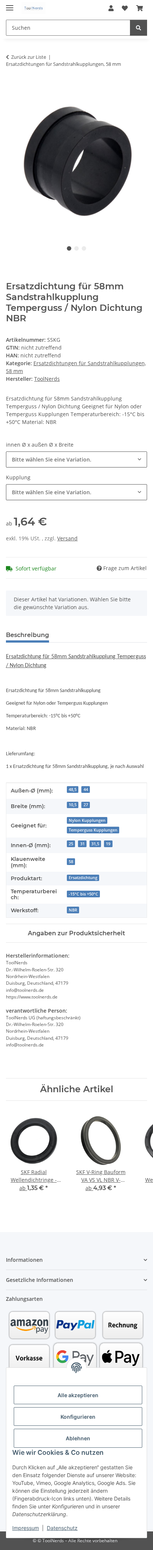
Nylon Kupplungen (87, 820)
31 (82, 843)
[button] (111, 8)
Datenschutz (62, 1528)
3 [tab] (84, 248)
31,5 (95, 843)
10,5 (72, 804)
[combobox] (76, 459)
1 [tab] (69, 248)
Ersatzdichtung (83, 877)
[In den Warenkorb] (12, 87)
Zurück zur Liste (28, 57)
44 (86, 789)
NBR (73, 910)
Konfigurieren (78, 1417)
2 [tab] (76, 248)
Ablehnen (78, 1438)
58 (71, 861)
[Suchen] (138, 28)
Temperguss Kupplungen (93, 830)
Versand (67, 538)
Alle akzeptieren (78, 1395)
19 (108, 843)
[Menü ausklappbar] (9, 4)
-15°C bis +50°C (83, 894)
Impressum (25, 1528)
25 (71, 843)
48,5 (72, 789)
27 (86, 804)
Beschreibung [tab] (27, 635)
